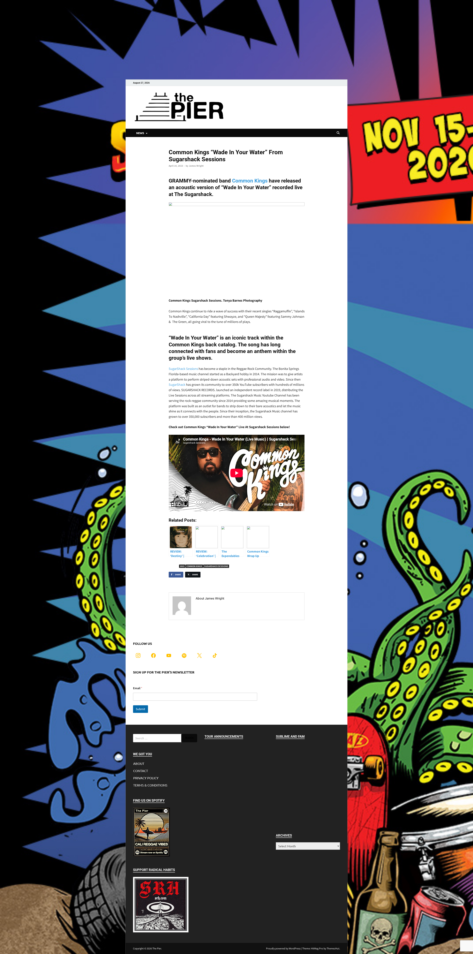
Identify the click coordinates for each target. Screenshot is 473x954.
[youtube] (169, 655)
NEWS (140, 133)
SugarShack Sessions (183, 369)
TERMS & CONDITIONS (150, 785)
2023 (182, 566)
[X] (199, 655)
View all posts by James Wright (219, 606)
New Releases (176, 146)
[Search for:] (165, 738)
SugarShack (177, 384)
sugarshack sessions (216, 566)
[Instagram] (138, 655)
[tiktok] (215, 655)
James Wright (196, 165)
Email (137, 688)
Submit (140, 709)
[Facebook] (153, 655)
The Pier (156, 948)
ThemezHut (333, 948)
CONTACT (140, 771)
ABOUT (138, 763)
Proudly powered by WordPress (283, 948)
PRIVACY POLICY (146, 778)
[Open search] (338, 133)
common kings (194, 566)
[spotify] (184, 655)
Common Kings (250, 181)
